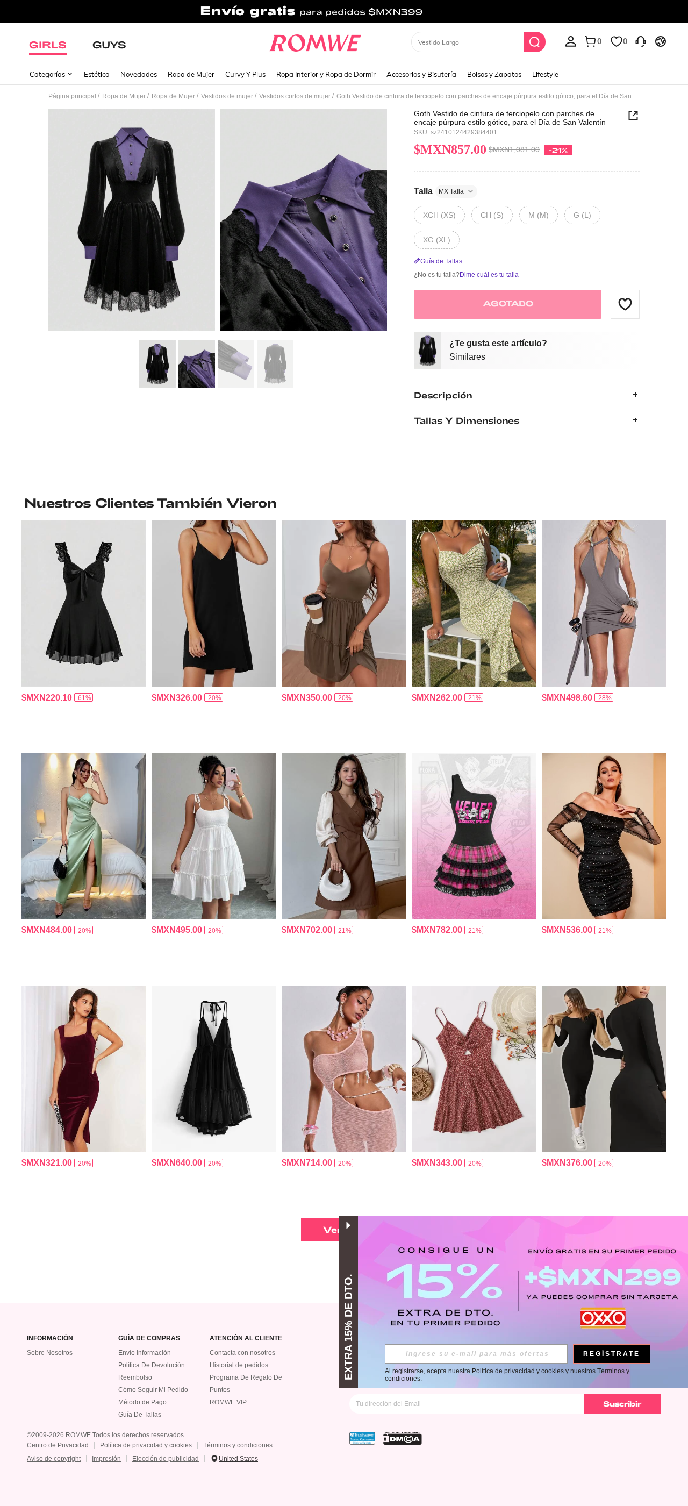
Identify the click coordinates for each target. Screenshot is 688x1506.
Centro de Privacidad (58, 1445)
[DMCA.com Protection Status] (402, 1438)
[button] (625, 303)
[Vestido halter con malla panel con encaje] (214, 1069)
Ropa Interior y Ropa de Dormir (326, 74)
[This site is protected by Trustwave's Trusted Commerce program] (362, 1438)
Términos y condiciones (238, 1445)
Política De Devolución (151, 1365)
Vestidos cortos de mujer (295, 96)
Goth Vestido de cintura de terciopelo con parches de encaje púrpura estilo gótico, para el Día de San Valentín (510, 117)
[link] (343, 13)
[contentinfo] (47, 697)
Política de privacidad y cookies (146, 1445)
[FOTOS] (217, 221)
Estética (97, 74)
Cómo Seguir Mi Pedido (153, 1390)
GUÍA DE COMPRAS (149, 1338)
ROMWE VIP (228, 1402)
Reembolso (135, 1377)
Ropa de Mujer (191, 74)
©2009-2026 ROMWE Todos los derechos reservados (105, 1435)
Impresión (106, 1458)
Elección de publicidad (165, 1458)
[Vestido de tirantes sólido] (214, 603)
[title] (344, 502)
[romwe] (314, 41)
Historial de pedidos (239, 1365)
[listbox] (571, 41)
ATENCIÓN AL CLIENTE (246, 1338)
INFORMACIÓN (50, 1338)
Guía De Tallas (139, 1414)
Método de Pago (142, 1402)
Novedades (138, 74)
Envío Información (144, 1353)
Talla (439, 190)
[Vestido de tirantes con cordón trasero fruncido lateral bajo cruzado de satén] (84, 836)
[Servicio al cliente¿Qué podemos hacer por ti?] (640, 40)
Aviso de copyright (54, 1458)
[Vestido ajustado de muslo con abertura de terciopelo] (84, 1069)
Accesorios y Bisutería (421, 74)
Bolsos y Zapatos (494, 74)
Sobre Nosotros (50, 1353)
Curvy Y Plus (245, 74)
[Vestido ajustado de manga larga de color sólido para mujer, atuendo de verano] (604, 1069)
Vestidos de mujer (227, 96)
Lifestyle (545, 74)
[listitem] (84, 632)
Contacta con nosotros (242, 1353)
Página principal (72, 96)
